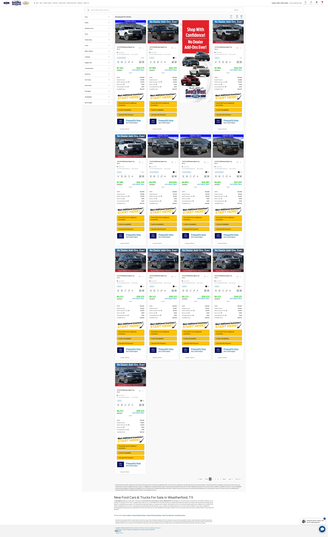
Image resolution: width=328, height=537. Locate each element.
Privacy (136, 528)
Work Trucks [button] (47, 3)
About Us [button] (86, 3)
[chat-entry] (322, 529)
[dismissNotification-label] (324, 519)
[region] (130, 83)
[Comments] (140, 62)
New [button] (37, 3)
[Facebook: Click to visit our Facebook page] (115, 531)
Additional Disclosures (155, 528)
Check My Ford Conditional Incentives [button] (127, 104)
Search (236, 10)
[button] (144, 32)
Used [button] (40, 3)
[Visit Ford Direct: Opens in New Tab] (120, 532)
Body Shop (62, 3)
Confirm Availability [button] (124, 110)
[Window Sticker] (143, 62)
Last (230, 479)
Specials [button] (55, 3)
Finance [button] (80, 3)
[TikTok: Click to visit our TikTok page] (120, 531)
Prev (206, 479)
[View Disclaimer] (132, 62)
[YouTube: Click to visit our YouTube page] (117, 531)
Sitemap (132, 528)
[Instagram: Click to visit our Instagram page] (118, 531)
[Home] (34, 3)
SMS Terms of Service (144, 528)
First (200, 479)
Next (224, 479)
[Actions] (142, 48)
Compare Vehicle (124, 129)
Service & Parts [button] (72, 3)
